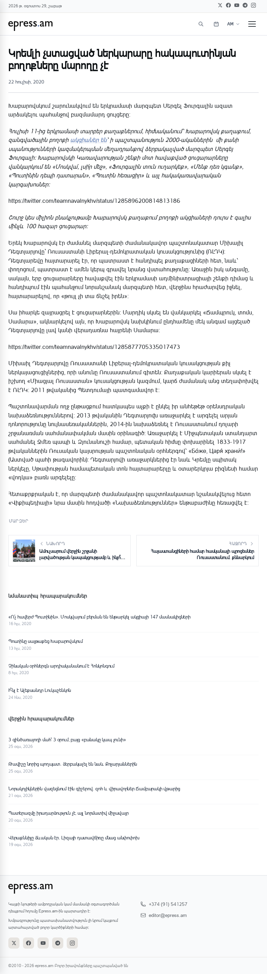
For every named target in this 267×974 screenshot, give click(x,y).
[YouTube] (236, 5)
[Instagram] (253, 5)
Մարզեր (19, 521)
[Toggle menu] (252, 24)
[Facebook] (228, 5)
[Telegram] (245, 5)
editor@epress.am (168, 915)
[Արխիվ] (216, 24)
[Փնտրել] (201, 24)
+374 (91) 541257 (168, 904)
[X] (220, 5)
